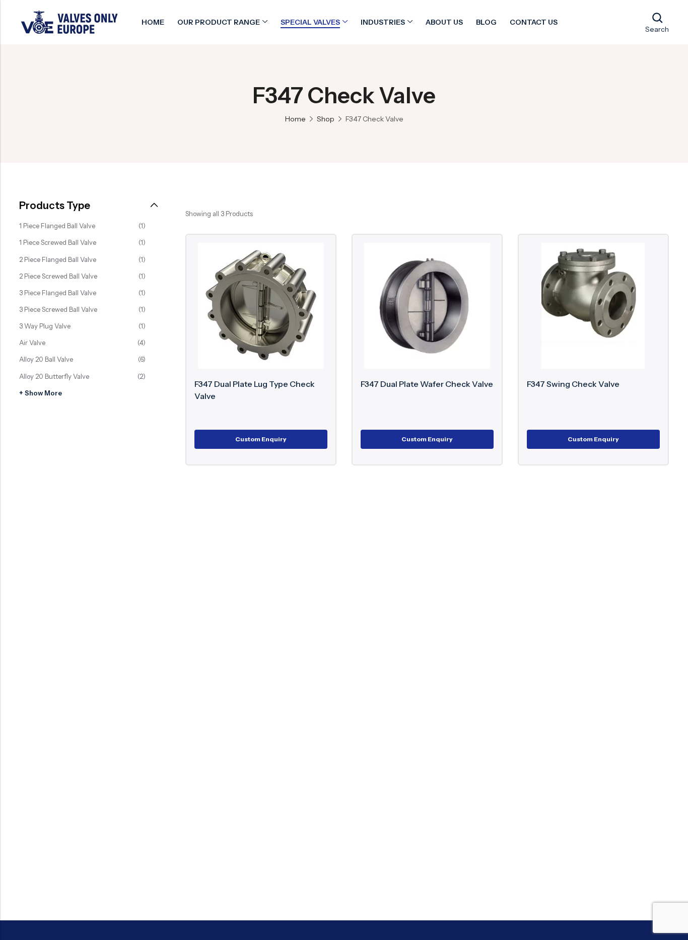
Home (295, 118)
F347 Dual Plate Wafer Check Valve (427, 384)
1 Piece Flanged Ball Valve (57, 226)
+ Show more (40, 393)
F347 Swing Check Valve (573, 384)
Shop (325, 118)
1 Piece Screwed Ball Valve (57, 242)
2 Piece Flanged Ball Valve (57, 259)
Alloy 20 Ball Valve (46, 359)
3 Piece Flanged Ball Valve (57, 293)
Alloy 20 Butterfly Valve (54, 376)
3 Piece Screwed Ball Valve (58, 309)
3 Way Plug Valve (45, 326)
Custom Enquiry (261, 439)
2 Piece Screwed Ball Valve (58, 276)
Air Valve (32, 343)
